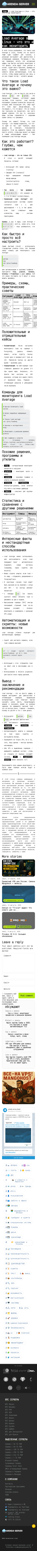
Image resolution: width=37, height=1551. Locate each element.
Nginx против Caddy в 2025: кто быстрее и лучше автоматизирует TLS (18, 1025)
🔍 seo (10, 1283)
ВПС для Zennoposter (14, 1432)
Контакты (9, 1484)
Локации (8, 1489)
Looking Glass (14, 1517)
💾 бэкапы (12, 1227)
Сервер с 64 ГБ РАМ (13, 1447)
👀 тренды (26, 1186)
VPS (15, 757)
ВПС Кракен (9, 1423)
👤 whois (11, 1191)
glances (8, 471)
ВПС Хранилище (11, 1415)
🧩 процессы (13, 1352)
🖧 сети (11, 1307)
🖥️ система (13, 1302)
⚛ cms (26, 1165)
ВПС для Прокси (11, 1434)
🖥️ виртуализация (24, 927)
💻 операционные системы (13, 900)
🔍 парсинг (13, 1288)
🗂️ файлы (12, 1313)
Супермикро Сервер (13, 1463)
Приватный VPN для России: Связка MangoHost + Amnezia (18, 882)
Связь (8, 1499)
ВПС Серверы (12, 1399)
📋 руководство (16, 1263)
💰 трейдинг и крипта (18, 1217)
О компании (11, 1479)
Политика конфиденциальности (18, 1547)
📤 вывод (26, 1273)
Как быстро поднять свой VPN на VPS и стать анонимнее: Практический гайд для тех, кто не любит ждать (18, 1060)
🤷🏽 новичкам (23, 1333)
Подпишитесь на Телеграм (18, 1510)
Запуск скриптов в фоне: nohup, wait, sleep (18, 1035)
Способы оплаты (11, 1492)
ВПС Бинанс (9, 1421)
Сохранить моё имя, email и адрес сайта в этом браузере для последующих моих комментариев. (10, 999)
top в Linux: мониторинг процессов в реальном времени (18, 1014)
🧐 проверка (13, 1348)
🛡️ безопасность (15, 1327)
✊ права (26, 1170)
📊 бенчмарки (14, 1248)
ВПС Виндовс (10, 1407)
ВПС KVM (8, 1410)
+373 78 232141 (14, 1519)
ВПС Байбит (9, 1429)
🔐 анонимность (14, 1293)
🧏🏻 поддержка (13, 1337)
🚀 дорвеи (12, 1318)
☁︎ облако (12, 1165)
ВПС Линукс (9, 1404)
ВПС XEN (8, 1412)
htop (6, 466)
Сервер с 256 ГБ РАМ (14, 1452)
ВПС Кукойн (9, 1426)
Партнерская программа (15, 1486)
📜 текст (11, 1273)
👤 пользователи (15, 1196)
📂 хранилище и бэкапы (19, 1243)
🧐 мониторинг (15, 1342)
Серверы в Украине (13, 1471)
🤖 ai (10, 1333)
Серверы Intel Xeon (13, 1466)
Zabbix (7, 491)
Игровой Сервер (11, 1460)
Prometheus (24, 483)
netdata (8, 477)
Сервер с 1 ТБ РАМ (13, 1458)
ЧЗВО (7, 1495)
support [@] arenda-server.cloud (16, 1513)
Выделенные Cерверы (16, 1439)
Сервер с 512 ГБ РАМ (14, 1455)
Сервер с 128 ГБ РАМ (14, 1449)
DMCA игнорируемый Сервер (16, 1469)
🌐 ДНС (10, 1175)
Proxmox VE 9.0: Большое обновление (14, 935)
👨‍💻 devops (12, 1205)
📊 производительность (18, 1254)
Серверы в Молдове (13, 1474)
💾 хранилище (14, 1237)
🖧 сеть (25, 1308)
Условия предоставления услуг (18, 1545)
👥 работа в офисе (17, 1200)
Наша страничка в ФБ (16, 1504)
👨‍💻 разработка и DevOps (19, 1211)
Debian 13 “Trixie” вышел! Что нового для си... (17, 909)
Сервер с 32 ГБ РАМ (13, 1444)
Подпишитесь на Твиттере (18, 1507)
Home (5, 11)
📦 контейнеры (9, 927)
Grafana (8, 483)
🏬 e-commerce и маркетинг (19, 1181)
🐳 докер (11, 1186)
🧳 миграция (13, 1357)
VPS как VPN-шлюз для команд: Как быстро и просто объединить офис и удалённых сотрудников (18, 1046)
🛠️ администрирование (17, 1323)
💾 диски (11, 1232)
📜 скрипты (12, 1268)
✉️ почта (11, 1170)
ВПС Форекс (9, 1418)
